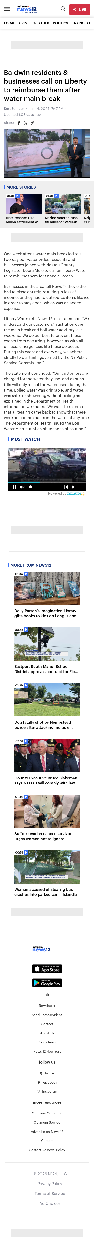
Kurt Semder (14, 108)
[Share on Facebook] (19, 123)
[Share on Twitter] (25, 123)
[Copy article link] (32, 123)
